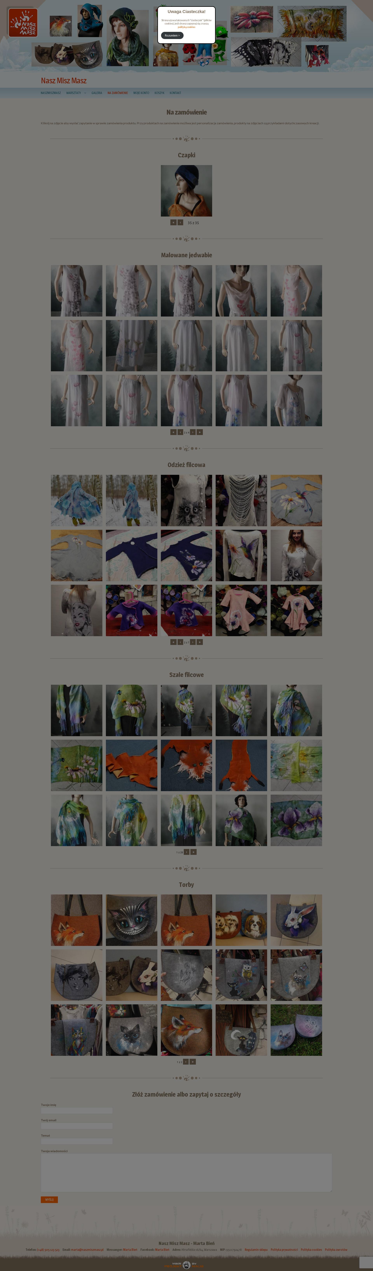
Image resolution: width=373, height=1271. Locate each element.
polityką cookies (186, 27)
